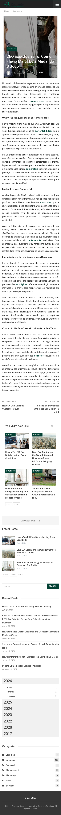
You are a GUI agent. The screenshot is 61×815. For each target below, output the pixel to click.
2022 (8, 721)
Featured (10, 765)
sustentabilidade (44, 130)
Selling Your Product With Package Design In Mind (46, 408)
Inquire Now (30, 798)
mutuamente (34, 240)
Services (10, 786)
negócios (39, 355)
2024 (8, 709)
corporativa (32, 168)
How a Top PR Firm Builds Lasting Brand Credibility (26, 606)
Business (12, 49)
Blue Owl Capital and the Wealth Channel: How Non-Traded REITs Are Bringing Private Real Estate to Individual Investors (30, 619)
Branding (10, 755)
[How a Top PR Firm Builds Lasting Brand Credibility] (17, 441)
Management (12, 770)
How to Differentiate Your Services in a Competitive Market (30, 657)
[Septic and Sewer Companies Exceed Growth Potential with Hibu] (44, 477)
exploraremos (37, 101)
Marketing (11, 775)
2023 (8, 715)
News (8, 780)
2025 (8, 702)
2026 (8, 681)
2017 (8, 734)
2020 (8, 727)
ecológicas (21, 284)
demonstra (45, 202)
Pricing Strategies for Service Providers (21, 666)
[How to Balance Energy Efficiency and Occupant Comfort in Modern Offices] (17, 477)
